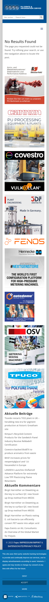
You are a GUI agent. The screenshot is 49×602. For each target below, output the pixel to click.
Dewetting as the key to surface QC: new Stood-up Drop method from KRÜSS (22, 494)
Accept (24, 582)
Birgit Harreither (13, 490)
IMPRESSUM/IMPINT (30, 542)
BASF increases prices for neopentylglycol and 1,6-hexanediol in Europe (17, 461)
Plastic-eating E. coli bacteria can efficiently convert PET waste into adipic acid (22, 519)
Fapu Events (11, 528)
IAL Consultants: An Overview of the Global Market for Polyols (22, 532)
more (24, 589)
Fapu (17, 542)
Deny (24, 576)
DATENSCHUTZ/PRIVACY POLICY (24, 546)
